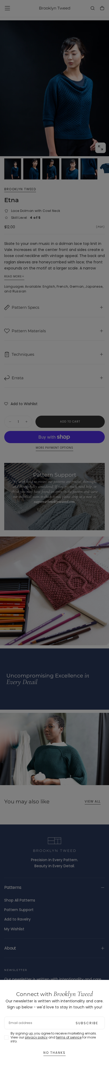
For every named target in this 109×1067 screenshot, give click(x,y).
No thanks (54, 1052)
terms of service (68, 1037)
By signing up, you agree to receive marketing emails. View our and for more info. (54, 1037)
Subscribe (87, 1023)
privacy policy (36, 1037)
